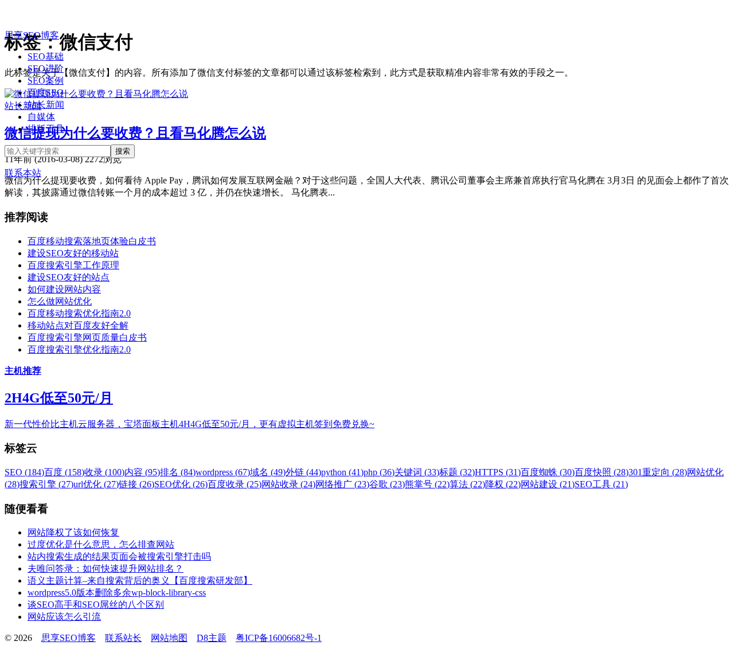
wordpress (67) (223, 472)
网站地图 (169, 638)
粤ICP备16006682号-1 (279, 638)
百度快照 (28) (601, 472)
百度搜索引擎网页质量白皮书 (87, 337)
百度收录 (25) (234, 484)
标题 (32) (457, 472)
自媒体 (41, 117)
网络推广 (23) (342, 484)
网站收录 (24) (288, 484)
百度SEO (46, 92)
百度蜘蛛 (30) (548, 472)
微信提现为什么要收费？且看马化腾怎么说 (135, 133)
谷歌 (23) (387, 484)
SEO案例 (46, 80)
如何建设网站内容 (64, 289)
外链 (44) (303, 472)
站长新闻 (46, 105)
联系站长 (123, 638)
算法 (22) (467, 484)
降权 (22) (503, 484)
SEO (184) (24, 472)
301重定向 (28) (657, 472)
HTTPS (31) (498, 472)
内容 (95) (142, 472)
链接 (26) (136, 484)
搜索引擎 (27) (46, 484)
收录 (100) (104, 472)
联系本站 (23, 173)
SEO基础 (46, 56)
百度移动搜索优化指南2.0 (79, 313)
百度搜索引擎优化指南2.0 (79, 349)
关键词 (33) (417, 472)
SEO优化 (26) (181, 484)
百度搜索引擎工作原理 (73, 265)
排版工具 (46, 129)
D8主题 (212, 638)
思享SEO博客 (32, 35)
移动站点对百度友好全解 (78, 325)
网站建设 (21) (548, 484)
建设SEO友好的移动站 (73, 253)
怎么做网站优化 (60, 301)
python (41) (342, 472)
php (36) (379, 472)
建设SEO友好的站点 (69, 277)
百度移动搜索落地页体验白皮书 (92, 241)
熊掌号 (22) (427, 484)
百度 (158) (64, 472)
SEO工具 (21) (601, 484)
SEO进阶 (46, 68)
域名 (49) (268, 472)
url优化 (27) (96, 484)
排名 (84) (178, 472)
